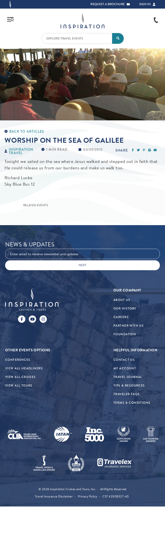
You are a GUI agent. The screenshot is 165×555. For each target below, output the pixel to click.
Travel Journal (127, 377)
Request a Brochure (107, 4)
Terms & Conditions (132, 403)
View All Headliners (24, 368)
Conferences (18, 360)
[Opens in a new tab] (24, 434)
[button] (128, 4)
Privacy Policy (87, 496)
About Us (121, 300)
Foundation (124, 334)
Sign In (145, 4)
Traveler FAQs (126, 394)
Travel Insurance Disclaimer (54, 496)
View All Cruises (20, 377)
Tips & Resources (129, 386)
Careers (121, 317)
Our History (124, 308)
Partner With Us (128, 326)
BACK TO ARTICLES (26, 131)
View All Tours (19, 386)
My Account (124, 368)
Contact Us (124, 360)
